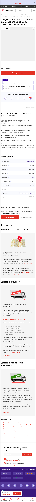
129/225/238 (30, 161)
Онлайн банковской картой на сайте (13, 426)
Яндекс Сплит (7, 429)
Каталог (9, 14)
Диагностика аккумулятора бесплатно (13, 83)
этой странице (26, 272)
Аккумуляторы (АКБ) (18, 14)
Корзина (18, 500)
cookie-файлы (6, 494)
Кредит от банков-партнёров (11, 437)
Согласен (17, 493)
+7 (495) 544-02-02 (16, 274)
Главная (3, 14)
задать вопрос (27, 217)
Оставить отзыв (10, 217)
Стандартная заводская (26, 193)
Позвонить (24, 500)
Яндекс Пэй (6, 433)
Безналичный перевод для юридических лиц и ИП (16, 435)
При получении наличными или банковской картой (17, 424)
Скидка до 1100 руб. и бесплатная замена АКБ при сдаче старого (17, 87)
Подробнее (18, 3)
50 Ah (32, 177)
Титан (26, 14)
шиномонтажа (28, 263)
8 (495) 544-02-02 (25, 6)
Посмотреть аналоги (18, 73)
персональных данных (13, 460)
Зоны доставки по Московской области (14, 319)
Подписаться (27, 454)
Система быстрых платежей (11, 422)
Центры (14, 6)
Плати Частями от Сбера (10, 431)
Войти (10, 500)
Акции (31, 473)
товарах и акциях (11, 465)
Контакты (19, 478)
